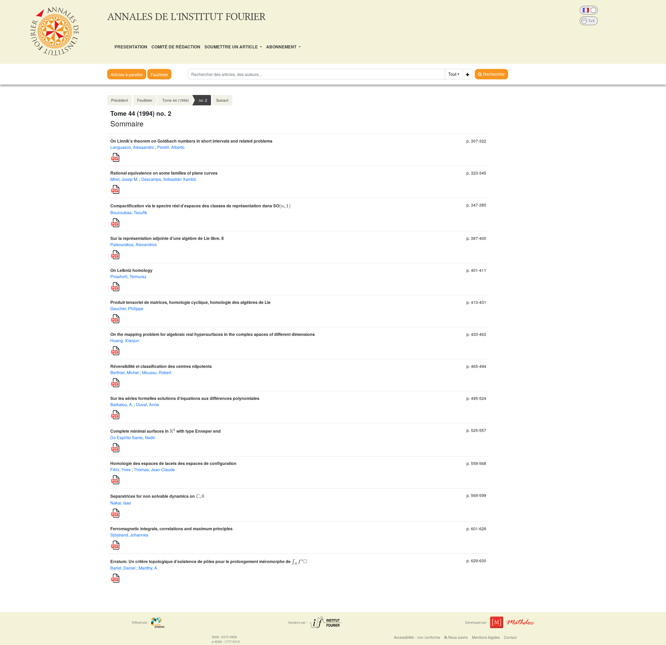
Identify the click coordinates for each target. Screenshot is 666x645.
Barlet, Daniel (123, 568)
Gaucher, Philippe (126, 308)
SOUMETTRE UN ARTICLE (231, 47)
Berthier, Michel (124, 372)
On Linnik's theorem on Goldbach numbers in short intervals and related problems (191, 141)
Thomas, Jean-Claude (154, 469)
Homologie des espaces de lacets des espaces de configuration (173, 463)
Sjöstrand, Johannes (129, 535)
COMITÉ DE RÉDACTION (175, 47)
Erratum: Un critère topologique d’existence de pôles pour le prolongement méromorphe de (208, 561)
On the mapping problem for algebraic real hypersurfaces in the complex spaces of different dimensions (212, 334)
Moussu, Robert (156, 372)
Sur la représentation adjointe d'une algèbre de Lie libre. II (166, 238)
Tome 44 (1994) (175, 100)
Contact (510, 637)
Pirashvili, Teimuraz (128, 276)
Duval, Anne (147, 404)
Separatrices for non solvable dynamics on (157, 496)
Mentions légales (486, 637)
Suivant (222, 100)
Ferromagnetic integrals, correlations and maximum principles (171, 529)
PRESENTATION (130, 47)
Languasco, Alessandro (132, 147)
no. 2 (203, 100)
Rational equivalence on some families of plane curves (163, 173)
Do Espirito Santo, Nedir (132, 437)
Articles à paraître (127, 75)
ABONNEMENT (282, 47)
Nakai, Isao (120, 503)
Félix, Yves (120, 469)
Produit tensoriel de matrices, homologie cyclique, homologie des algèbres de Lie (190, 302)
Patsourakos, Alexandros (133, 244)
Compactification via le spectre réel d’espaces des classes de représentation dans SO (200, 206)
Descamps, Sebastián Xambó (168, 179)
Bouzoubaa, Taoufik (128, 212)
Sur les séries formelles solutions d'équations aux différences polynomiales (184, 398)
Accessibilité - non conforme (417, 637)
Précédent (119, 100)
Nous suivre (457, 637)
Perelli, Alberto (170, 147)
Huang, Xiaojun (124, 340)
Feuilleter (159, 75)
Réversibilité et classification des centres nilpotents (161, 366)
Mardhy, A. (148, 568)
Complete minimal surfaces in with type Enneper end (165, 431)
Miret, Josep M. (124, 179)
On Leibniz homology (131, 270)
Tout (452, 74)
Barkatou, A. (121, 404)
